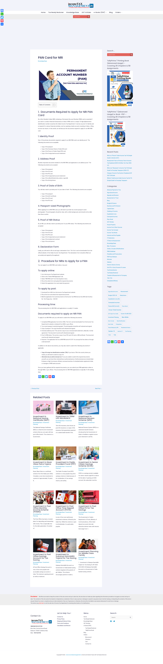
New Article (125, 317)
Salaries (109, 262)
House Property (111, 224)
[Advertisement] (81, 32)
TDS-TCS (109, 278)
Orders (118, 12)
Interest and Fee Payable (113, 235)
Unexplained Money (112, 280)
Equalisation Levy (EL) (114, 299)
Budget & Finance (111, 203)
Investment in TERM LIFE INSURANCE (65, 417)
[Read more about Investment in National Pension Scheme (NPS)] (89, 407)
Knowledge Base (72, 12)
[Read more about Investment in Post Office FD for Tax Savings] (89, 497)
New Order (110, 324)
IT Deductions (110, 238)
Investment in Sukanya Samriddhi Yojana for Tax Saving (66, 556)
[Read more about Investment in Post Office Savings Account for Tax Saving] (43, 545)
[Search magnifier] (88, 16)
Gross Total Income (114, 310)
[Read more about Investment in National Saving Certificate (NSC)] (43, 407)
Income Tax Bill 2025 (126, 313)
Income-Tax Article (112, 232)
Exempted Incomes (112, 216)
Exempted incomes (114, 302)
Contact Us (60, 616)
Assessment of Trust (112, 198)
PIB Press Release (112, 256)
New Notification (121, 321)
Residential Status (125, 327)
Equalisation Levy (111, 214)
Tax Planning (128, 331)
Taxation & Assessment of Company (117, 275)
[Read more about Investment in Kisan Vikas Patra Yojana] (43, 453)
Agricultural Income (112, 192)
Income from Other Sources (114, 227)
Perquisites (119, 324)
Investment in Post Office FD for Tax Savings (87, 508)
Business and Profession (113, 206)
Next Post (98, 388)
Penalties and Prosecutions (114, 254)
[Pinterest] (2, 20)
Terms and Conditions (63, 623)
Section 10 (111, 331)
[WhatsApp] (2, 14)
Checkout (87, 639)
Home (43, 12)
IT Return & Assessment (113, 240)
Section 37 (120, 331)
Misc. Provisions (111, 246)
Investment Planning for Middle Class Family (88, 553)
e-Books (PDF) (99, 12)
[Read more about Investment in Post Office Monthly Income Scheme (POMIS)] (43, 497)
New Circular (111, 321)
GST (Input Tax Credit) (113, 313)
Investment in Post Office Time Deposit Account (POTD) (65, 508)
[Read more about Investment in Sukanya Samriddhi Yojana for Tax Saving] (66, 545)
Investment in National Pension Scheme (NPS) (86, 418)
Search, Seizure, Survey (113, 264)
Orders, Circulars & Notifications (115, 248)
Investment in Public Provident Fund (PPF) (66, 463)
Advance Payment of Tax (114, 190)
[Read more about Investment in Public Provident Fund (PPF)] (66, 453)
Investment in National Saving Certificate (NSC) (41, 418)
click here (41, 603)
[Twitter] (114, 621)
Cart (86, 641)
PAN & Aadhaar (111, 251)
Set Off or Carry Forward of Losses (116, 267)
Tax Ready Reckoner (56, 12)
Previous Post (34, 388)
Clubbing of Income (112, 211)
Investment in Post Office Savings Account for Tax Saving (42, 557)
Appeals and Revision (113, 195)
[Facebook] (111, 621)
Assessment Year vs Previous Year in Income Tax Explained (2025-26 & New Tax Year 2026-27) (119, 163)
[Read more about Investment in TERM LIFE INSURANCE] (66, 407)
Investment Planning (113, 317)
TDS (115, 335)
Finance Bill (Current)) (113, 306)
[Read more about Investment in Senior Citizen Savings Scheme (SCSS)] (89, 453)
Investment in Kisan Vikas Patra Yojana (42, 463)
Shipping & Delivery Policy (64, 621)
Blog (111, 12)
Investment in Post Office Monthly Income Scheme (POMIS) (42, 509)
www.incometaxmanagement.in (73, 654)
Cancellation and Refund (63, 625)
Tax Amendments (112, 270)
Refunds (109, 259)
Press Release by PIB (113, 327)
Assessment (124, 291)
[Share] (2, 24)
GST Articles (86, 12)
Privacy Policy (60, 619)
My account (88, 637)
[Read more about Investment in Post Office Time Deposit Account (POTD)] (66, 497)
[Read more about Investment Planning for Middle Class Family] (89, 543)
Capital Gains (110, 208)
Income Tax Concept (112, 230)
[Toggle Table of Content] (53, 104)
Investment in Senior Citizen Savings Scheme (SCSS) (88, 464)
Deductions (123, 295)
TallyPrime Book (89, 630)
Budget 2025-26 (112, 295)
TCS (109, 335)
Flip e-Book (110, 219)
